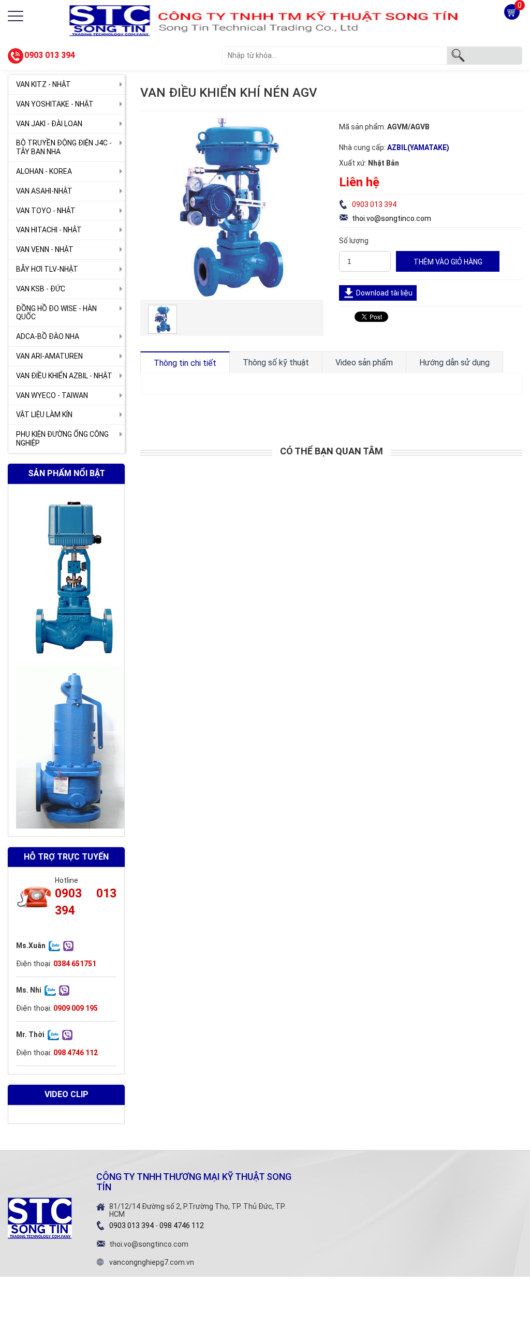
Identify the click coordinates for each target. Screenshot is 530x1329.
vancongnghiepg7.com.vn (151, 1262)
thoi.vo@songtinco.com (391, 218)
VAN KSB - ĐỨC (40, 289)
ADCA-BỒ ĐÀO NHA (47, 336)
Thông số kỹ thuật (276, 362)
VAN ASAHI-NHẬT (44, 191)
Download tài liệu (384, 293)
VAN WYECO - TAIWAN (52, 395)
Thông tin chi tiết (185, 363)
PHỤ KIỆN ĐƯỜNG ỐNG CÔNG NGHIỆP (62, 438)
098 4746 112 (181, 1225)
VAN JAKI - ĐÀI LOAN (49, 124)
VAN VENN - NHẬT (44, 249)
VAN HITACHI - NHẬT (49, 230)
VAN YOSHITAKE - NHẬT (55, 104)
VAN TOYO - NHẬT (46, 210)
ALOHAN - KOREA (44, 171)
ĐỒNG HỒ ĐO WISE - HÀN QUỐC (56, 312)
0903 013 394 (49, 55)
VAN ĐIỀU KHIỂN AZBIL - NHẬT (64, 376)
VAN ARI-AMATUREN (49, 356)
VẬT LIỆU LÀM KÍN (44, 414)
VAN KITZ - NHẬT (43, 84)
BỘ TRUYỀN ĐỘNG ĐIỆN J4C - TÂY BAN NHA (64, 147)
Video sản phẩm (364, 362)
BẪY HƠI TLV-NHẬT (47, 269)
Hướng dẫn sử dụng (454, 362)
